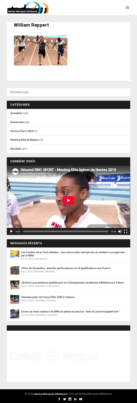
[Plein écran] (125, 231)
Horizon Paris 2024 (21, 131)
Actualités (16, 113)
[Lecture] (11, 231)
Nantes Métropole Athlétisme (50, 394)
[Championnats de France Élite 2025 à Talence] (14, 299)
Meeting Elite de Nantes (24, 139)
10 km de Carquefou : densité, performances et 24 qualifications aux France (65, 268)
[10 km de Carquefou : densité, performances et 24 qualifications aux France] (14, 270)
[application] (68, 200)
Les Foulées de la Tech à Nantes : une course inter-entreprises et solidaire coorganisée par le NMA (73, 254)
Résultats (16, 148)
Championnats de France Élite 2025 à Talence (48, 297)
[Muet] (120, 231)
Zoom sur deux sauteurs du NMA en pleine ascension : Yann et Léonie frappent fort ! (70, 311)
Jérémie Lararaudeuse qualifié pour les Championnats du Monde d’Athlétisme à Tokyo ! (73, 282)
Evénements (17, 122)
